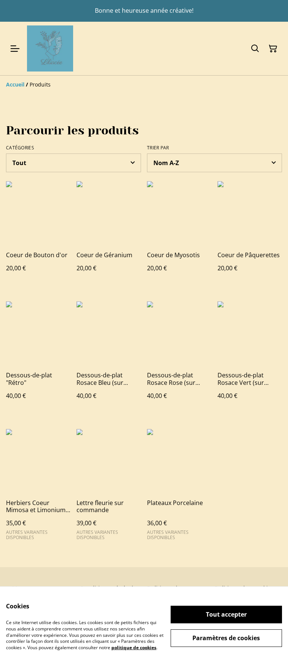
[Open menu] (15, 48)
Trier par (158, 147)
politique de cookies (133, 647)
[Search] (255, 48)
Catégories (20, 147)
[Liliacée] (50, 48)
